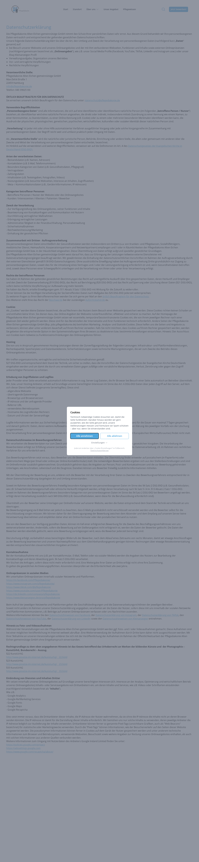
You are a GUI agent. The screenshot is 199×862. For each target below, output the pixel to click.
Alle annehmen (84, 436)
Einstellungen (98, 442)
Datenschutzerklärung (99, 450)
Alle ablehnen (114, 436)
